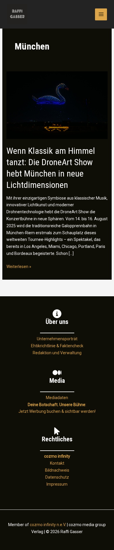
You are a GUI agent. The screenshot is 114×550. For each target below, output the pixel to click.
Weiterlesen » (18, 267)
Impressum (57, 484)
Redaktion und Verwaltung (57, 352)
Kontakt (57, 463)
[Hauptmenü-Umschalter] (101, 14)
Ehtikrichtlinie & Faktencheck (57, 345)
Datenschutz (57, 477)
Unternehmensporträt (57, 338)
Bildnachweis (57, 470)
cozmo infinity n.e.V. (48, 524)
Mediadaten (57, 397)
